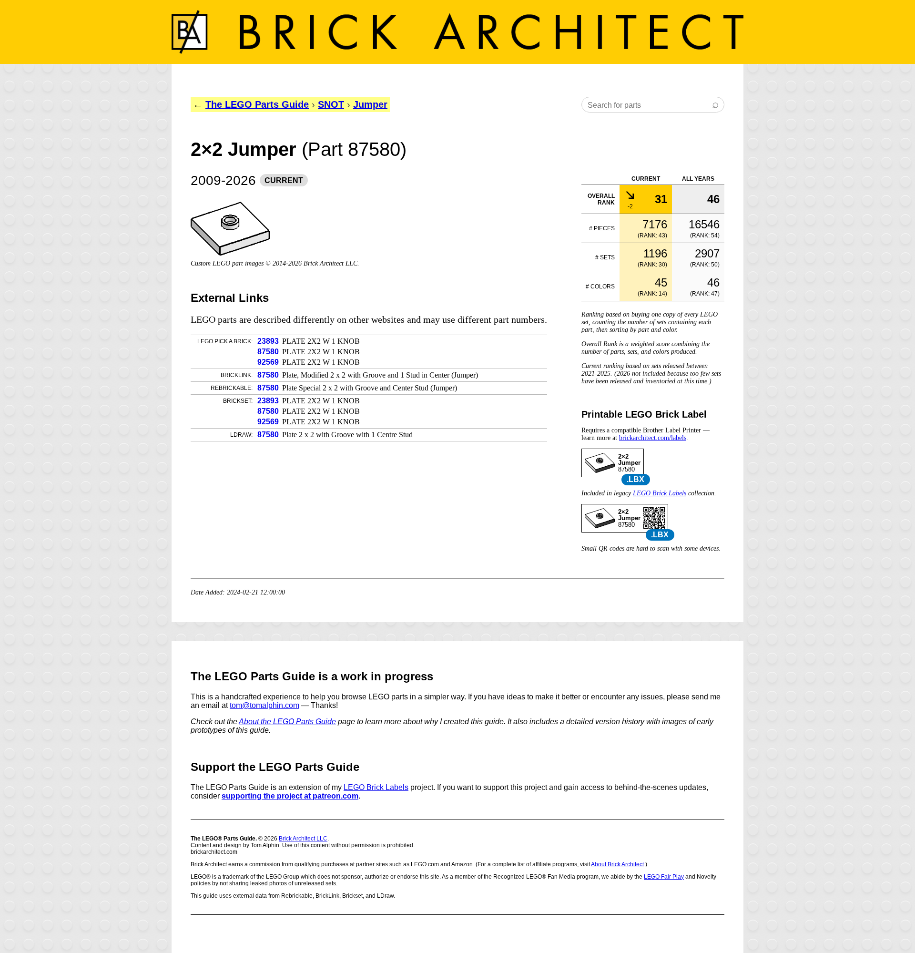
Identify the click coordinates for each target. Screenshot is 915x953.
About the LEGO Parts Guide (287, 721)
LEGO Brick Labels (659, 493)
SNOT (331, 104)
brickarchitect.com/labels (652, 437)
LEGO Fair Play (664, 876)
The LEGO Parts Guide (257, 104)
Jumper (370, 104)
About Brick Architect (617, 864)
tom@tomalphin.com (264, 705)
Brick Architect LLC (303, 838)
